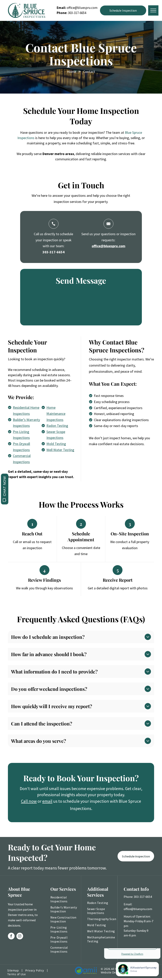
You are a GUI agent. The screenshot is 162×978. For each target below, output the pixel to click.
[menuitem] (66, 899)
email (47, 801)
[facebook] (11, 936)
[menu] (153, 10)
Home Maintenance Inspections (55, 413)
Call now (29, 801)
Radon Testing (57, 425)
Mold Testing (56, 443)
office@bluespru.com (82, 8)
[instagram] (19, 936)
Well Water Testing (60, 450)
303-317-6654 (77, 13)
